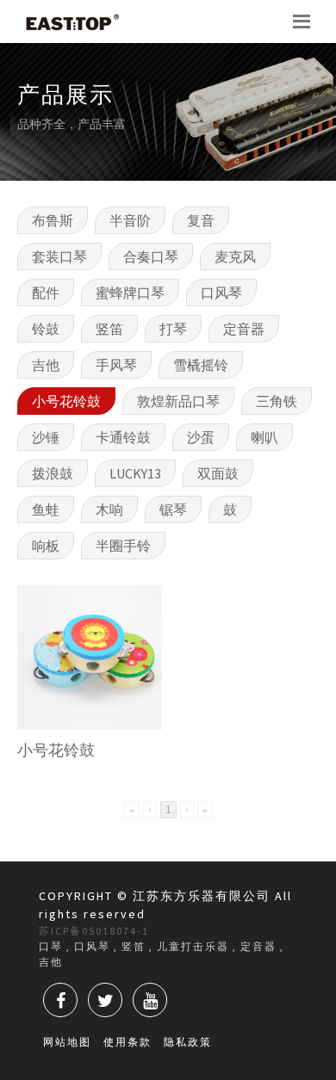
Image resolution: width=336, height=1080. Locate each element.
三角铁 (276, 401)
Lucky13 (135, 473)
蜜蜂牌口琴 (130, 292)
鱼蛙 (45, 509)
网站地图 (67, 1041)
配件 (45, 292)
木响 (109, 509)
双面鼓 (218, 473)
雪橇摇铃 (200, 364)
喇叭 (264, 437)
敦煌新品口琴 (178, 401)
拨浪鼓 (52, 473)
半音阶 (130, 220)
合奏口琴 (150, 256)
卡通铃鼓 (123, 437)
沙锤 (45, 437)
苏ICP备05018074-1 (94, 930)
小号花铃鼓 (66, 401)
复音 (201, 220)
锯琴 (173, 509)
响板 (45, 545)
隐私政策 (188, 1041)
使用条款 (127, 1041)
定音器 (243, 328)
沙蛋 (201, 437)
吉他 (45, 364)
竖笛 (109, 328)
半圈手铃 (123, 545)
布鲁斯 (52, 220)
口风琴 (221, 292)
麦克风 (235, 256)
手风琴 (116, 364)
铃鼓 (45, 328)
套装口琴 (59, 256)
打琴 (173, 328)
